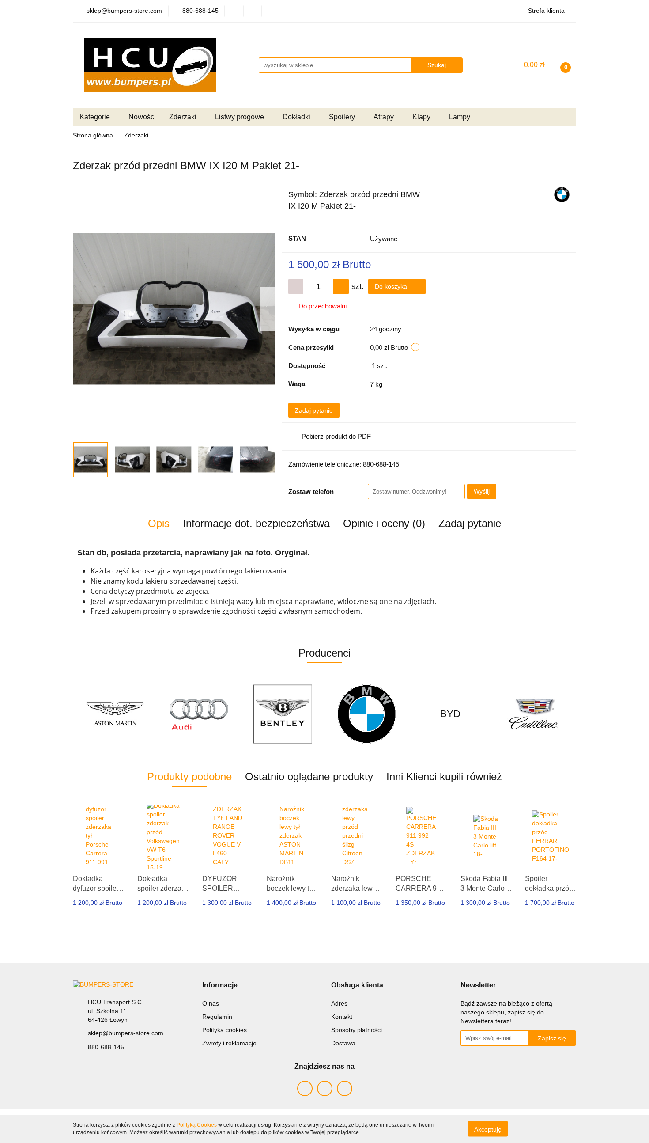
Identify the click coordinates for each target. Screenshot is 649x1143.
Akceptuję (488, 1128)
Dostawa (343, 1043)
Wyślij (482, 491)
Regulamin (217, 1016)
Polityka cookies (224, 1029)
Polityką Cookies (197, 1125)
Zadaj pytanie (314, 410)
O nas (210, 1003)
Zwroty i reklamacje (229, 1043)
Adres (339, 1003)
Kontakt (341, 1016)
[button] (220, 985)
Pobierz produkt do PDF (336, 436)
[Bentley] (199, 714)
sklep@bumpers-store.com (125, 1033)
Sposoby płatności (356, 1029)
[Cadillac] (450, 714)
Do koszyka (392, 286)
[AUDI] (115, 714)
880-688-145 (106, 1047)
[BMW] (562, 193)
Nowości (142, 117)
